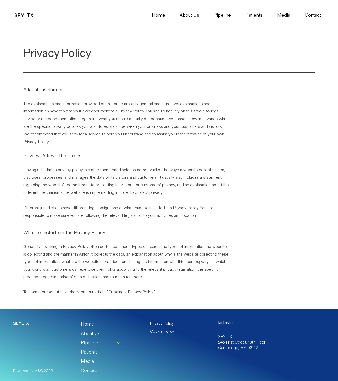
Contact (89, 370)
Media (87, 361)
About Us (90, 333)
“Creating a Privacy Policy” (130, 292)
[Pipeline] (118, 342)
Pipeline (89, 342)
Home (87, 324)
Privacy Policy (162, 323)
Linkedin (225, 322)
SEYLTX (24, 15)
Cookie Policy (162, 331)
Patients (89, 352)
